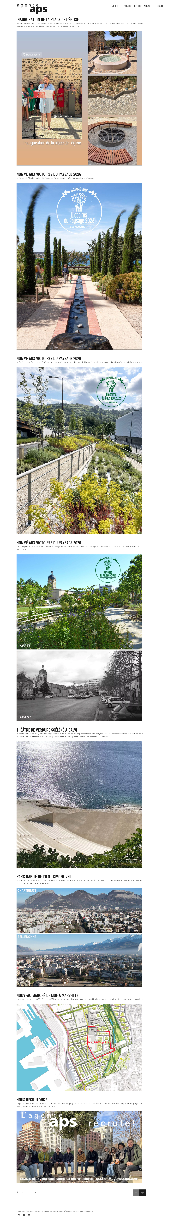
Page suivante (142, 1195)
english (160, 6)
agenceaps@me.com (86, 1211)
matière (137, 6)
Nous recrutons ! (32, 1099)
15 (35, 1192)
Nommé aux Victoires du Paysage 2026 (49, 174)
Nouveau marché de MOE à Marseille (47, 995)
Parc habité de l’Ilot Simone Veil (44, 876)
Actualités (149, 6)
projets (127, 6)
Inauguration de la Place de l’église (48, 19)
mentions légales (33, 1211)
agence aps (21, 1211)
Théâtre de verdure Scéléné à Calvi (47, 730)
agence (115, 6)
